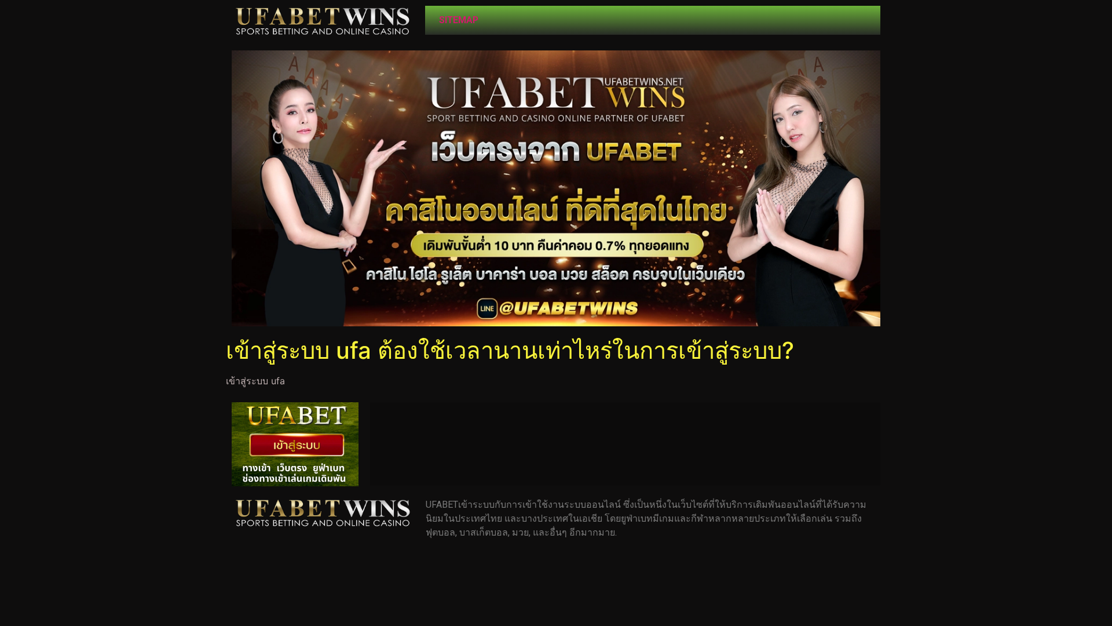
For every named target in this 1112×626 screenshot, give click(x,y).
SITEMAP (458, 20)
